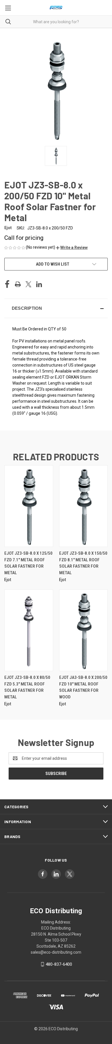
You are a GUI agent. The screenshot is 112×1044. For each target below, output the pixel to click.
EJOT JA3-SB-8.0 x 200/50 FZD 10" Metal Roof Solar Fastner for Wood (83, 687)
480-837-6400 (59, 964)
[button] (72, 247)
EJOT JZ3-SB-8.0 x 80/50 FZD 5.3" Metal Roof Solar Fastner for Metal (27, 687)
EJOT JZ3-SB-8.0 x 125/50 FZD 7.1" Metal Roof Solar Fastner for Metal (28, 563)
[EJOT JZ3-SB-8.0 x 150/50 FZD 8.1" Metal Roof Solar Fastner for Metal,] (83, 506)
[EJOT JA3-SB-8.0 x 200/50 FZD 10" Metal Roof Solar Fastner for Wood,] (83, 630)
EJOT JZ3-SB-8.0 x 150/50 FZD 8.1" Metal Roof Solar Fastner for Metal (83, 563)
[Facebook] (7, 284)
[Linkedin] (39, 284)
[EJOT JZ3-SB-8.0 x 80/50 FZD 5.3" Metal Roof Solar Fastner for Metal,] (28, 630)
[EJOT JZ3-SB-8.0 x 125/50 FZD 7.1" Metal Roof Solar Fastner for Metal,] (28, 506)
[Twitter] (28, 284)
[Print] (18, 284)
